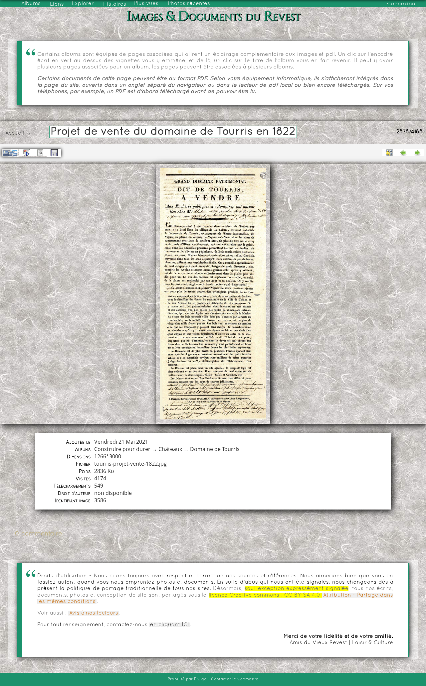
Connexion (401, 4)
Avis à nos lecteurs (93, 613)
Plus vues (146, 3)
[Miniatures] (389, 152)
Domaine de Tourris (215, 449)
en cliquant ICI (169, 625)
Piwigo (200, 679)
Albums (31, 3)
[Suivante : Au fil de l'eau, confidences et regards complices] (417, 152)
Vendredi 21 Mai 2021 (121, 441)
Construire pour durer (122, 449)
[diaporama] (26, 152)
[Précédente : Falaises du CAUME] (403, 152)
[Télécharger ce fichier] (54, 153)
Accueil (14, 133)
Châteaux (170, 449)
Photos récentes (189, 3)
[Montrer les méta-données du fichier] (40, 152)
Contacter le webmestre (234, 679)
